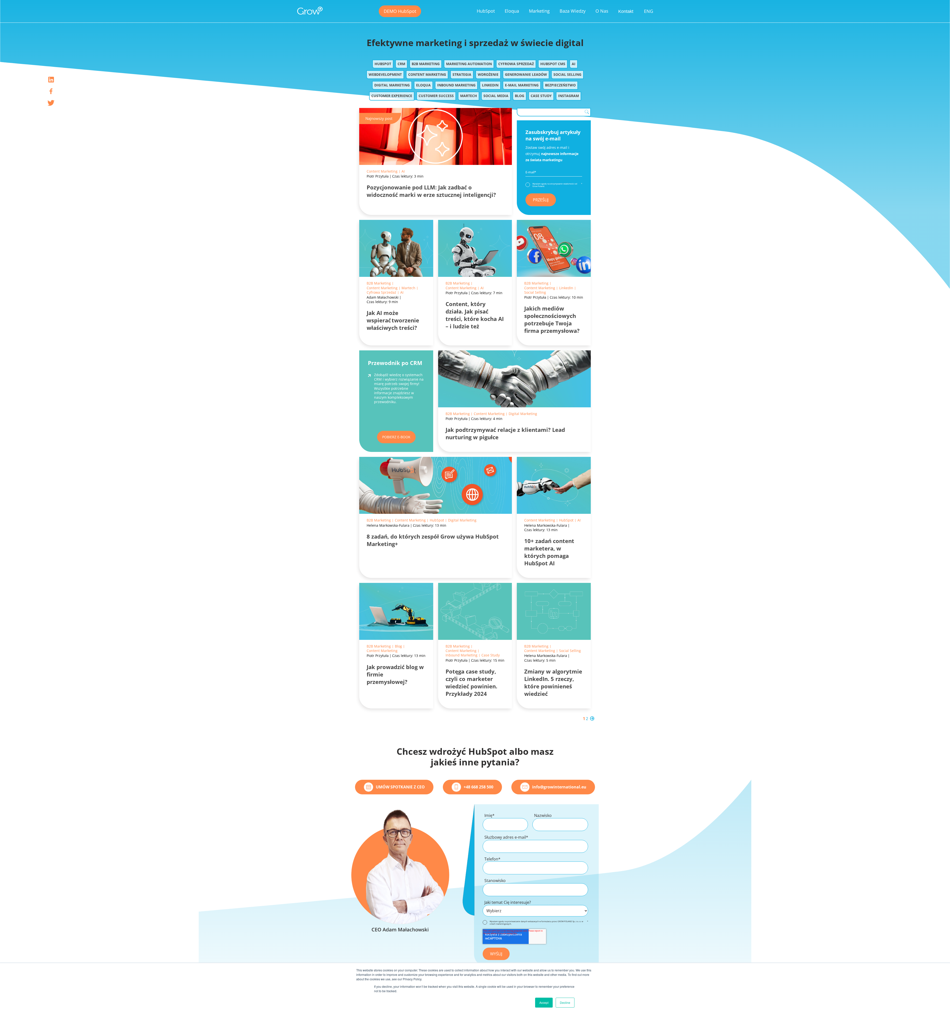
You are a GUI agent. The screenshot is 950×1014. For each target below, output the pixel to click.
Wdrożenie (488, 74)
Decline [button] (565, 1002)
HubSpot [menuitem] (486, 11)
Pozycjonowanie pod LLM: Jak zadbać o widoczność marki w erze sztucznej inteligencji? (431, 190)
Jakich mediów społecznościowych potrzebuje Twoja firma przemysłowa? (552, 319)
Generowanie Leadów (526, 74)
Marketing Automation (469, 63)
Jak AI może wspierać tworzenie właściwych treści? (393, 320)
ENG (648, 11)
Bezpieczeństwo (560, 85)
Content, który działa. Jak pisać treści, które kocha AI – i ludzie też (475, 315)
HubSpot (383, 63)
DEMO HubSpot (400, 11)
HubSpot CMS (552, 63)
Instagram (568, 95)
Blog (519, 95)
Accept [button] (543, 1002)
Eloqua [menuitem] (512, 11)
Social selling (567, 74)
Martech (468, 95)
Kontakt (625, 11)
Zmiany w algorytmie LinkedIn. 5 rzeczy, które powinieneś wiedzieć (553, 682)
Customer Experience (391, 95)
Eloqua (423, 85)
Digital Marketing (392, 85)
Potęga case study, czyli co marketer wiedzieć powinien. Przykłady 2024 (471, 682)
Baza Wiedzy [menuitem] (573, 11)
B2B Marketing (426, 63)
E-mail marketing (522, 85)
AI (573, 63)
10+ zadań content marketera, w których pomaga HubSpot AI (549, 552)
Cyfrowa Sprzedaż (516, 63)
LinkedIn (490, 85)
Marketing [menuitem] (539, 11)
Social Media (495, 95)
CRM (401, 63)
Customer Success (436, 95)
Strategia (461, 74)
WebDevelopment (385, 74)
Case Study (541, 95)
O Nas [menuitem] (601, 11)
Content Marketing (427, 74)
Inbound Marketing (456, 85)
